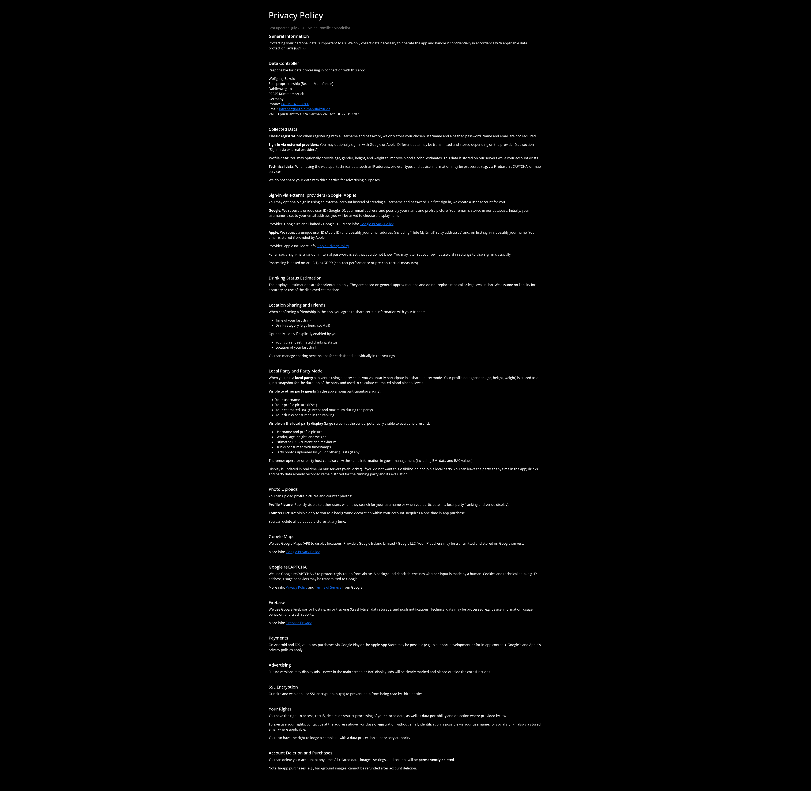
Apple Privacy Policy (333, 246)
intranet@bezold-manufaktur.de (304, 109)
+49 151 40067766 (295, 104)
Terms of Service (328, 587)
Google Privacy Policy (376, 224)
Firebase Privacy (299, 623)
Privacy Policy (296, 587)
